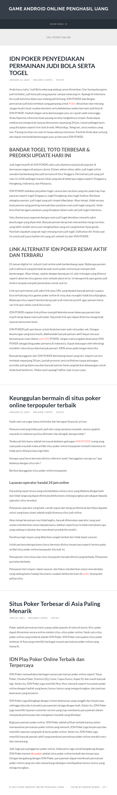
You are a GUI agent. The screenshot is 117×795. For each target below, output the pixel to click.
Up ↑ (105, 787)
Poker (72, 103)
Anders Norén (90, 787)
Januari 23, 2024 (19, 80)
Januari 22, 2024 (19, 412)
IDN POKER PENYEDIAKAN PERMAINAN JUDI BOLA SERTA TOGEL (52, 65)
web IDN (44, 338)
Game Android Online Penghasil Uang (58, 8)
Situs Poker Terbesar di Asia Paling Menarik (54, 607)
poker (86, 573)
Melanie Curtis (42, 80)
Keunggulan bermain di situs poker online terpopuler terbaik (55, 401)
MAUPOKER (83, 441)
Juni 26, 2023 (17, 618)
